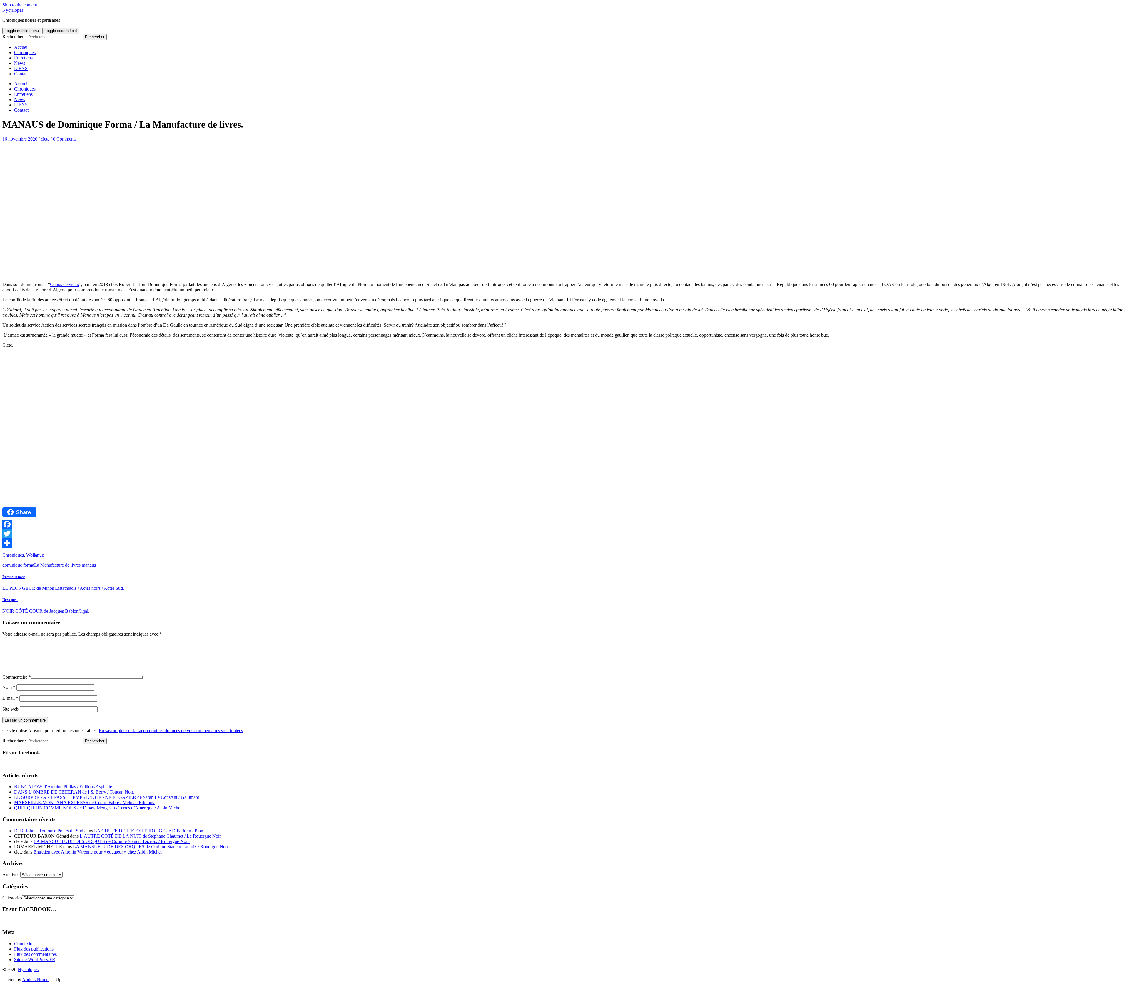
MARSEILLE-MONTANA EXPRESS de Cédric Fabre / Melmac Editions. (84, 802)
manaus (89, 564)
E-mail (10, 698)
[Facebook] (564, 524)
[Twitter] (564, 533)
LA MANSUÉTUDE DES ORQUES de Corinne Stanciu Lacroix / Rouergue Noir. (112, 841)
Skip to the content (19, 4)
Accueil (21, 47)
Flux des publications (34, 948)
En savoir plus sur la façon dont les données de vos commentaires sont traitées (171, 730)
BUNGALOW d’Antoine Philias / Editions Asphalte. (63, 786)
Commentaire (16, 676)
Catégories (12, 897)
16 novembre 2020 (19, 138)
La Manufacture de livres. (58, 564)
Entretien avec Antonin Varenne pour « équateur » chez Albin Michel (98, 851)
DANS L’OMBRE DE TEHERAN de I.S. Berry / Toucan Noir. (74, 791)
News (19, 63)
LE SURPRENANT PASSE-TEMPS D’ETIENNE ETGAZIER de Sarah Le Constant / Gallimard (106, 797)
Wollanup (35, 554)
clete (45, 138)
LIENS (21, 68)
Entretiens (23, 57)
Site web (10, 709)
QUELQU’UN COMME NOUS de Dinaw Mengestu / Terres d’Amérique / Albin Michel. (98, 807)
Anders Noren (35, 979)
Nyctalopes (12, 10)
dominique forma (18, 564)
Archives (10, 874)
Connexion (24, 943)
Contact (21, 73)
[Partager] (564, 543)
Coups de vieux (64, 284)
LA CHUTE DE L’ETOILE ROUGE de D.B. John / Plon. (149, 830)
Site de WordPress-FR (34, 959)
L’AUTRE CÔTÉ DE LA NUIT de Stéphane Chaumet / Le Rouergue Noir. (151, 836)
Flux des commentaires (35, 954)
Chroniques (25, 52)
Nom (8, 687)
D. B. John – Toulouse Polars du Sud (48, 830)
